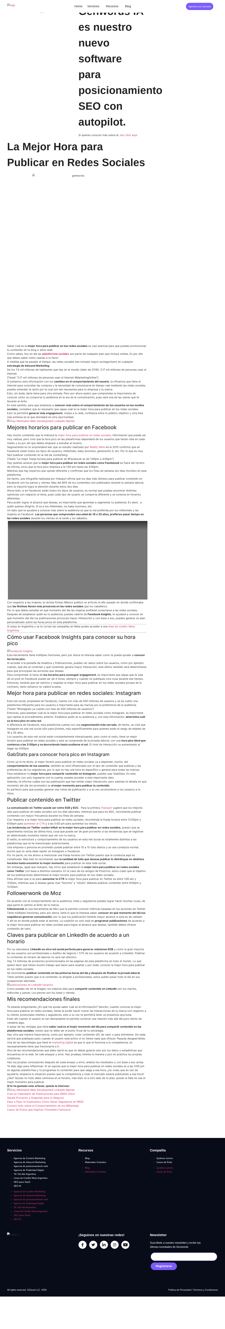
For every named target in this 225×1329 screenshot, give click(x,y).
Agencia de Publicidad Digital (29, 1170)
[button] (94, 6)
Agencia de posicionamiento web (31, 1166)
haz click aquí (128, 135)
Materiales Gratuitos (95, 1162)
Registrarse (164, 1266)
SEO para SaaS (22, 1182)
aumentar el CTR (34, 823)
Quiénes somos (164, 1158)
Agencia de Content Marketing (29, 1158)
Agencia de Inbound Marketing (30, 1162)
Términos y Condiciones (205, 1289)
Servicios (93, 6)
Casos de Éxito (164, 1162)
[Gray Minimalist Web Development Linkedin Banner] (41, 421)
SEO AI (17, 1186)
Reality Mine (97, 447)
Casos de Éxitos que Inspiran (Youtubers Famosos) (39, 1109)
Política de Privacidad (179, 1289)
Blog (128, 6)
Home (78, 6)
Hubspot (106, 807)
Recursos (112, 6)
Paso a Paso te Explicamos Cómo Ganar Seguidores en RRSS (45, 1101)
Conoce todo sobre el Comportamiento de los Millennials (43, 1105)
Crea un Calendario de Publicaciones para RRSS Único (41, 1093)
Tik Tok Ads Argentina (25, 1174)
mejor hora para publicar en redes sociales (84, 435)
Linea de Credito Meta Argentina (30, 1178)
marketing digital (63, 1042)
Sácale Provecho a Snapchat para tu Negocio (35, 1097)
